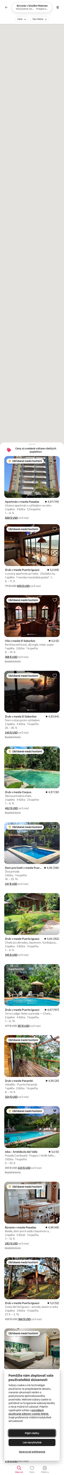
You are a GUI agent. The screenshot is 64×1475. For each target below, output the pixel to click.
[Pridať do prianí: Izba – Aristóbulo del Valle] (55, 1111)
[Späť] (6, 7)
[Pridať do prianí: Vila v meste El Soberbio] (55, 600)
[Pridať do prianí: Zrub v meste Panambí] (55, 1040)
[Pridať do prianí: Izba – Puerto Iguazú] (55, 1333)
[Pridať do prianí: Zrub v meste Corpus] (55, 751)
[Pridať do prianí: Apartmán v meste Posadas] (55, 461)
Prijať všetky (32, 1433)
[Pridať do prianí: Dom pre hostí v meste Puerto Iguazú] (55, 827)
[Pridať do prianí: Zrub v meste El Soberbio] (55, 675)
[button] (11, 518)
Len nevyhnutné (32, 1442)
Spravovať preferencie (32, 1451)
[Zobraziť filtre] (57, 7)
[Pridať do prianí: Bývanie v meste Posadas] (55, 1186)
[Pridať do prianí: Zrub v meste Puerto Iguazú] (55, 529)
